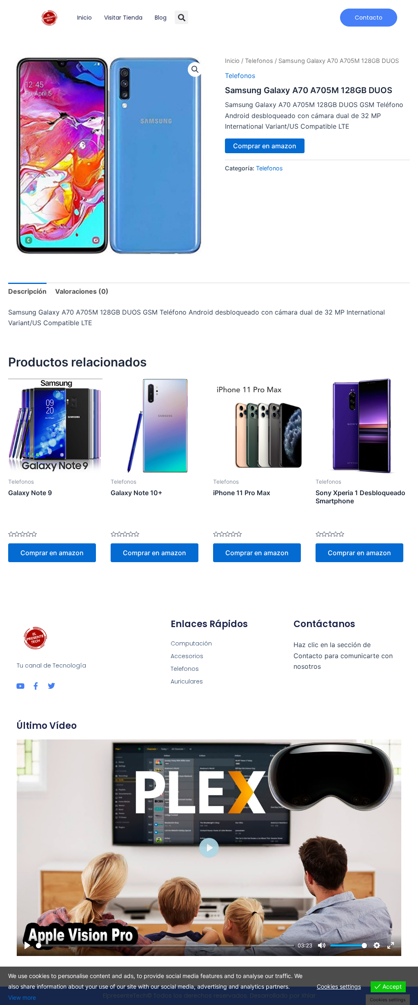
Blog (161, 17)
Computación (191, 643)
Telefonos (259, 61)
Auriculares (187, 681)
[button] (181, 17)
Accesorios (187, 656)
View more (22, 997)
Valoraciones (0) (82, 291)
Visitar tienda (123, 17)
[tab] (27, 291)
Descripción (27, 291)
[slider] (165, 945)
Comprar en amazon (264, 146)
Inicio (84, 17)
